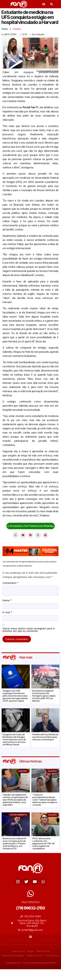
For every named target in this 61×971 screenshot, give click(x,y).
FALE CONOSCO (30, 902)
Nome (7, 600)
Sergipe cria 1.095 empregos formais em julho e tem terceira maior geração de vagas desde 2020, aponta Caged (15, 695)
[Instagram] (18, 881)
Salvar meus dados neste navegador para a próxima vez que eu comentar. (29, 629)
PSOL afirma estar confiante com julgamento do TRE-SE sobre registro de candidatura (43, 843)
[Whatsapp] (43, 881)
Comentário (10, 583)
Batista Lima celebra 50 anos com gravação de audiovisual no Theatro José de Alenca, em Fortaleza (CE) (14, 843)
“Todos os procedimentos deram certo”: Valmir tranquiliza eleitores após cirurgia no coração (44, 799)
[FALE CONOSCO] (30, 893)
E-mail (7, 612)
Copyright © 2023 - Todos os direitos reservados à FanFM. (30, 963)
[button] (43, 4)
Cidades (17, 29)
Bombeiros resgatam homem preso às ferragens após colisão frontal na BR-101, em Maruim (44, 695)
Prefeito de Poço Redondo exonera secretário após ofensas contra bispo (45, 737)
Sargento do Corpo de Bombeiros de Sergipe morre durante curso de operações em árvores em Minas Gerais (14, 739)
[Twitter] (26, 881)
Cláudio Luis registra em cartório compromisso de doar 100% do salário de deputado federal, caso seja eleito (15, 799)
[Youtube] (35, 881)
